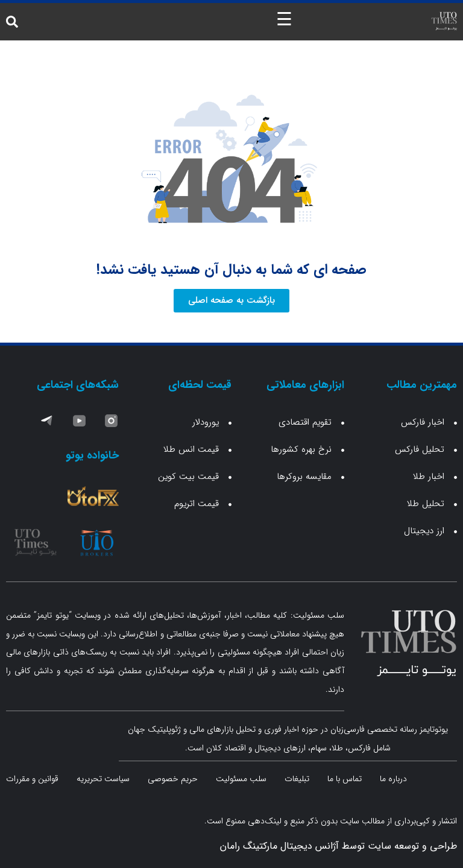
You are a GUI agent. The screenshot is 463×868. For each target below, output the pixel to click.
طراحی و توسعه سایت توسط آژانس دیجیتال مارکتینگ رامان (338, 846)
